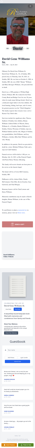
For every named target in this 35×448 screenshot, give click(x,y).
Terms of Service (22, 440)
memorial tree (22, 210)
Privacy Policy (13, 440)
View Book (8, 309)
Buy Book (17, 309)
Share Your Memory (11, 333)
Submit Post (17, 361)
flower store (21, 213)
